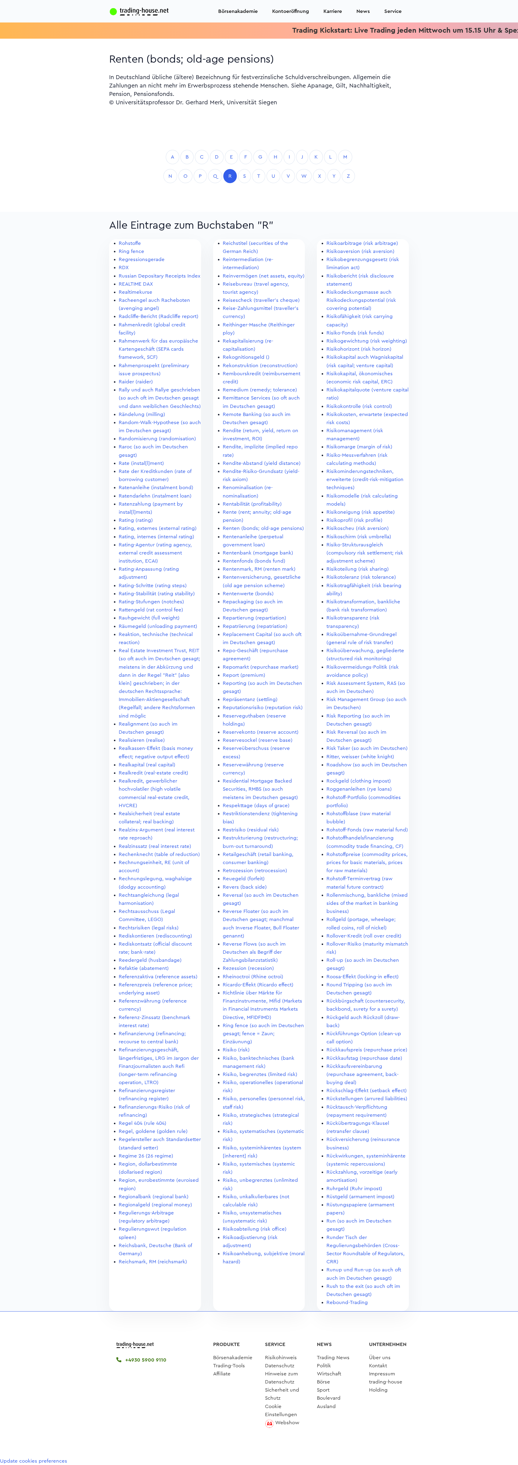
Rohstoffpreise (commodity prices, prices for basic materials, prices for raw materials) (367, 862)
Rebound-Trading (347, 1302)
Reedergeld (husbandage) (150, 960)
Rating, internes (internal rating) (156, 536)
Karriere (332, 11)
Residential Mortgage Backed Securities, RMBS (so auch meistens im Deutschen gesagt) (260, 789)
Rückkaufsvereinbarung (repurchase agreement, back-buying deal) (362, 1074)
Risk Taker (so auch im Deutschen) (367, 748)
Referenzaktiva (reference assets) (158, 976)
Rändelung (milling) (142, 414)
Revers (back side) (245, 887)
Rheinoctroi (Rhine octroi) (253, 976)
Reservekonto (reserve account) (261, 732)
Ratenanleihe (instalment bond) (156, 487)
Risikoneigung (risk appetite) (360, 512)
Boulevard (329, 1398)
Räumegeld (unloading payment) (158, 626)
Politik (324, 1365)
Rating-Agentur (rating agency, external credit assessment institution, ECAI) (155, 552)
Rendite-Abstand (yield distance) (262, 463)
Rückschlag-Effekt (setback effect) (366, 1090)
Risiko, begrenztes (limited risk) (260, 1074)
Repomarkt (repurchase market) (261, 667)
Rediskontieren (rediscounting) (155, 935)
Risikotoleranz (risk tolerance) (361, 577)
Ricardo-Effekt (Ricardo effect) (258, 984)
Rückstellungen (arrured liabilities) (366, 1098)
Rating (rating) (136, 520)
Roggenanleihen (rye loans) (359, 789)
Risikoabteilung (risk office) (255, 1229)
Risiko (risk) (236, 1049)
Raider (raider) (136, 381)
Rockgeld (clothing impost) (358, 780)
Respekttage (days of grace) (256, 805)
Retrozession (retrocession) (255, 870)
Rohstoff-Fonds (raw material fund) (367, 829)
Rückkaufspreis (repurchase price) (366, 1049)
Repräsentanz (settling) (250, 699)
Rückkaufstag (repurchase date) (364, 1058)
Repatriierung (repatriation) (255, 626)
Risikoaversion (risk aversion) (360, 251)
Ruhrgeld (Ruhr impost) (354, 1188)
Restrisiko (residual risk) (251, 829)
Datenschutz (279, 1365)
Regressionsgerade (142, 259)
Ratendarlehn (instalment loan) (155, 495)
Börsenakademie (238, 11)
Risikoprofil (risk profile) (354, 520)
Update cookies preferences (33, 1461)
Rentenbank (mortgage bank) (258, 552)
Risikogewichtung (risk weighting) (366, 340)
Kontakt (378, 1365)
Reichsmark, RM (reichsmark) (153, 1261)
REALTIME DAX (136, 284)
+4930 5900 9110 (145, 1359)
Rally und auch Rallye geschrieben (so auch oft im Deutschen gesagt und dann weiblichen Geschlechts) (160, 398)
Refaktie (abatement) (144, 968)
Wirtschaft (329, 1373)
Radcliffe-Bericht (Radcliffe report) (158, 316)
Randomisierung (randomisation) (157, 438)
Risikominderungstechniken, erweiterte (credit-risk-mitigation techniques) (364, 479)
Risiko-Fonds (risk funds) (355, 332)
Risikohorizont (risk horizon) (358, 349)
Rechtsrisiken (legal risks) (149, 927)
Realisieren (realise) (142, 740)
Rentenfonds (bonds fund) (254, 560)
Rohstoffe (130, 243)
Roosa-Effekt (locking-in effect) (362, 976)
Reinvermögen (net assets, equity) (264, 275)
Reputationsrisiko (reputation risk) (263, 707)
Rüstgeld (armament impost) (360, 1196)
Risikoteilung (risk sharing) (357, 569)
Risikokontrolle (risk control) (359, 406)
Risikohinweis (281, 1357)
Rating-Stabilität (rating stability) (157, 593)
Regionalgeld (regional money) (155, 1204)
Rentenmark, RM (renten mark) (259, 569)
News (363, 11)
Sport (323, 1389)
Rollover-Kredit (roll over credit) (363, 935)
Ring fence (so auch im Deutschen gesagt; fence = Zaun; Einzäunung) (263, 1033)
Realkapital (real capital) (147, 764)
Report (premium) (244, 675)
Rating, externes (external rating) (158, 528)
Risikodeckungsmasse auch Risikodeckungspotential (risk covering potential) (361, 300)
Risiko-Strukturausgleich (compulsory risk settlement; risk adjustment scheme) (364, 552)
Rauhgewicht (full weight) (149, 617)
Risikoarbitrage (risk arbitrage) (362, 243)
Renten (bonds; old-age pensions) (263, 528)
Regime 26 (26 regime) (146, 1155)
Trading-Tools (229, 1365)
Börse (323, 1381)
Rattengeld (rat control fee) (151, 609)
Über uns (380, 1357)
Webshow (287, 1422)
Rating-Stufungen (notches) (151, 601)
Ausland (326, 1406)
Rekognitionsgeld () (246, 357)
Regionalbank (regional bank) (154, 1196)
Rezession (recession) (248, 968)
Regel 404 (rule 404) (142, 1123)
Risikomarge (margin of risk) (359, 446)
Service (393, 11)
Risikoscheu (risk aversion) (357, 528)
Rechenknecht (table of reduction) (159, 854)
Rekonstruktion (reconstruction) (260, 365)
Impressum (382, 1373)
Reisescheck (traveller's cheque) (261, 300)
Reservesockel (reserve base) (258, 740)
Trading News (333, 1357)
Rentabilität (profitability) (252, 504)
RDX (124, 267)
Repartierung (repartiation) (254, 617)
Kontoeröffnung (290, 11)
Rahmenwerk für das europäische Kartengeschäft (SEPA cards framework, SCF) (158, 349)
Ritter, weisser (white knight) (360, 756)
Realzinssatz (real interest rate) (155, 846)
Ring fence (131, 251)
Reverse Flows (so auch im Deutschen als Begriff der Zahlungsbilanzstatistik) (254, 952)
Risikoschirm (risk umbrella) (358, 536)
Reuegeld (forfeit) (244, 878)
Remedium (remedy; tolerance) (260, 389)
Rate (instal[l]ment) (141, 463)
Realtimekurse (135, 292)
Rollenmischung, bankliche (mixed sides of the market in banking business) (367, 903)
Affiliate (222, 1373)
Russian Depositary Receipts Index (159, 275)
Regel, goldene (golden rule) (153, 1131)
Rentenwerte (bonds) (248, 593)
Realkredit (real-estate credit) (153, 772)
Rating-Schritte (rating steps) (153, 585)
